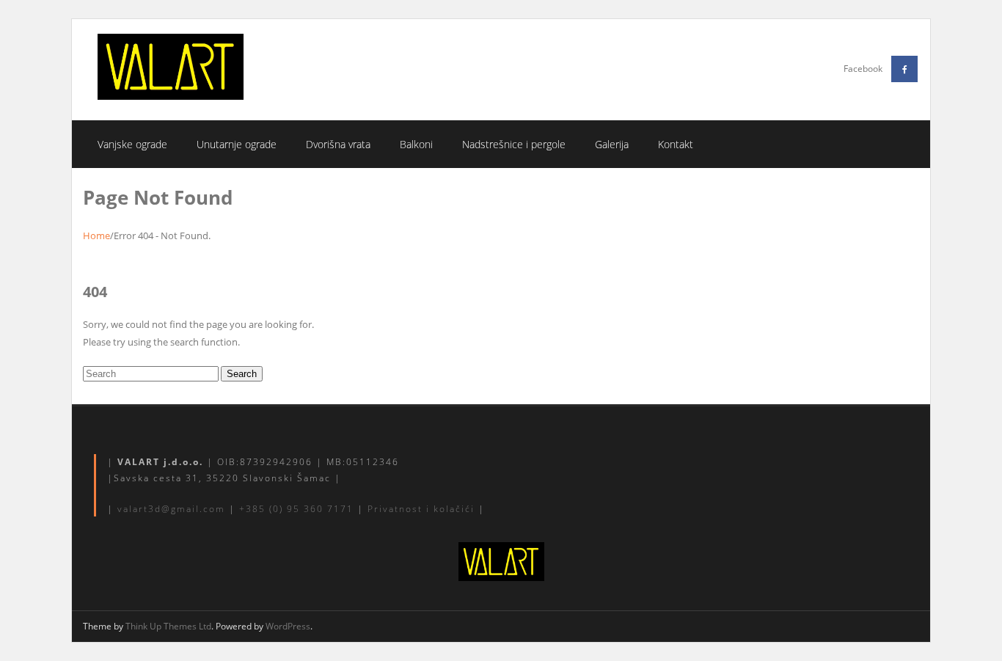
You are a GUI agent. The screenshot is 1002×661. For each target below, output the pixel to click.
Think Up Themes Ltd (168, 626)
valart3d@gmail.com (171, 509)
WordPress (288, 626)
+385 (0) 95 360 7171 (296, 509)
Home (96, 235)
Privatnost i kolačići (421, 509)
